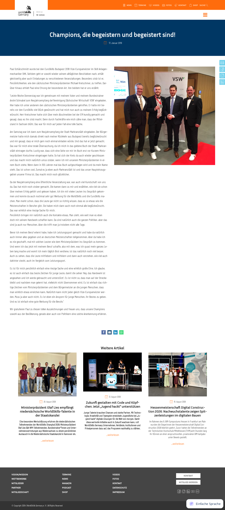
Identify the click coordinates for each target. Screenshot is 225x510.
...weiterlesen (47, 440)
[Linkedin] (115, 332)
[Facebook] (103, 332)
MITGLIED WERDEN (188, 482)
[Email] (109, 332)
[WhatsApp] (121, 332)
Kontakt (188, 475)
